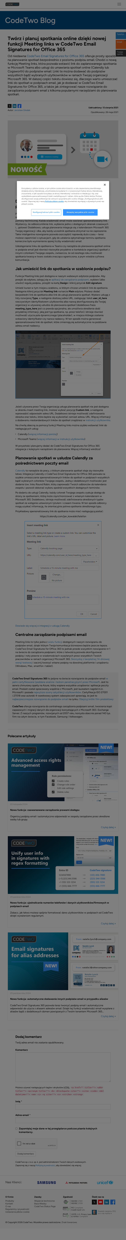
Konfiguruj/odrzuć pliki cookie (46, 212)
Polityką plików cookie (54, 201)
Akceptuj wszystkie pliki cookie (80, 212)
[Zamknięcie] (104, 184)
